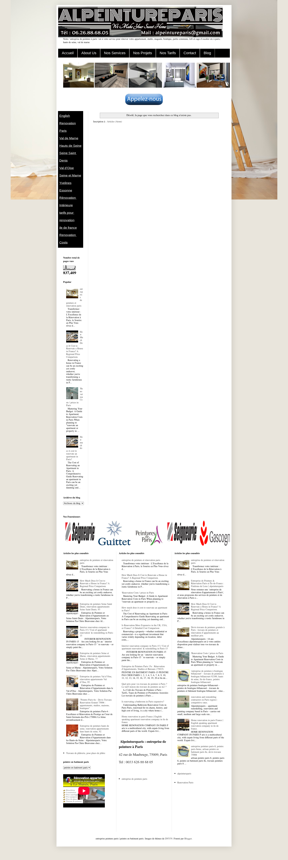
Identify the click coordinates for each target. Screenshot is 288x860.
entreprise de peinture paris (134, 778)
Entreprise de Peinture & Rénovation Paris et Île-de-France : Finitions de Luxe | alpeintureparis (207, 583)
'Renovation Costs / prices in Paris (138, 592)
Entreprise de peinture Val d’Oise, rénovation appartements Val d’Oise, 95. (96, 679)
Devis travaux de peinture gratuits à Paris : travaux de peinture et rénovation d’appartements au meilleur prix (207, 631)
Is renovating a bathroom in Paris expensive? (143, 701)
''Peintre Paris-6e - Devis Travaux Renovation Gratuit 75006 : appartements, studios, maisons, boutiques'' (96, 704)
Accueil (68, 53)
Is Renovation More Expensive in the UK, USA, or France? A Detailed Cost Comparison (144, 627)
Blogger (188, 838)
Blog (207, 53)
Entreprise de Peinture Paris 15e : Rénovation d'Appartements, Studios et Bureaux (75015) (143, 668)
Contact (190, 53)
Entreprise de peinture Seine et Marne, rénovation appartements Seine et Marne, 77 (95, 656)
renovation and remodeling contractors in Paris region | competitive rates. (204, 699)
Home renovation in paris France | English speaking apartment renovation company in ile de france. (145, 719)
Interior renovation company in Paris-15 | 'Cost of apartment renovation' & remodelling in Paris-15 (97, 631)
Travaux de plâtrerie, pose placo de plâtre (85, 753)
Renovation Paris (185, 782)
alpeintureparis (184, 773)
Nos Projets (142, 53)
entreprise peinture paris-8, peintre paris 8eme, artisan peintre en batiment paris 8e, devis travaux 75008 (207, 750)
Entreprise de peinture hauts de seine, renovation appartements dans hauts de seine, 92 (94, 728)
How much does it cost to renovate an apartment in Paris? (144, 609)
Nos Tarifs (168, 53)
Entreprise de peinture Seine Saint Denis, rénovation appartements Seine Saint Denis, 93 (96, 606)
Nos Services (115, 53)
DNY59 (168, 838)
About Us (88, 53)
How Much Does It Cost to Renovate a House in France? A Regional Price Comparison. (74, 344)
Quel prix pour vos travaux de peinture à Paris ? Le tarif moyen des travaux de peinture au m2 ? (144, 685)
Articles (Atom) (114, 121)
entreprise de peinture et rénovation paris (96, 561)
